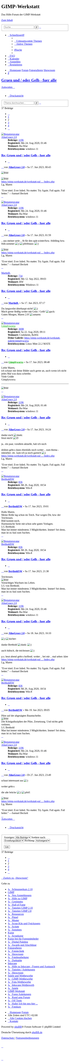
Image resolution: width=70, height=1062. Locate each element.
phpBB (18, 1026)
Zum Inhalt (7, 20)
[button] (9, 113)
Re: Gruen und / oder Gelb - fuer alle (25, 155)
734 (20, 275)
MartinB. (6, 273)
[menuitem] (28, 41)
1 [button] (8, 116)
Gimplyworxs (8, 326)
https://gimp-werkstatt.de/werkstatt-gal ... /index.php (28, 181)
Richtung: (30, 840)
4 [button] (8, 125)
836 (20, 482)
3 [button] (8, 122)
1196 (21, 140)
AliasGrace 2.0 (9, 137)
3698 (21, 329)
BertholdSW (7, 479)
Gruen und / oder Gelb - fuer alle (29, 80)
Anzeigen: (9, 837)
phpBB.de (37, 1032)
